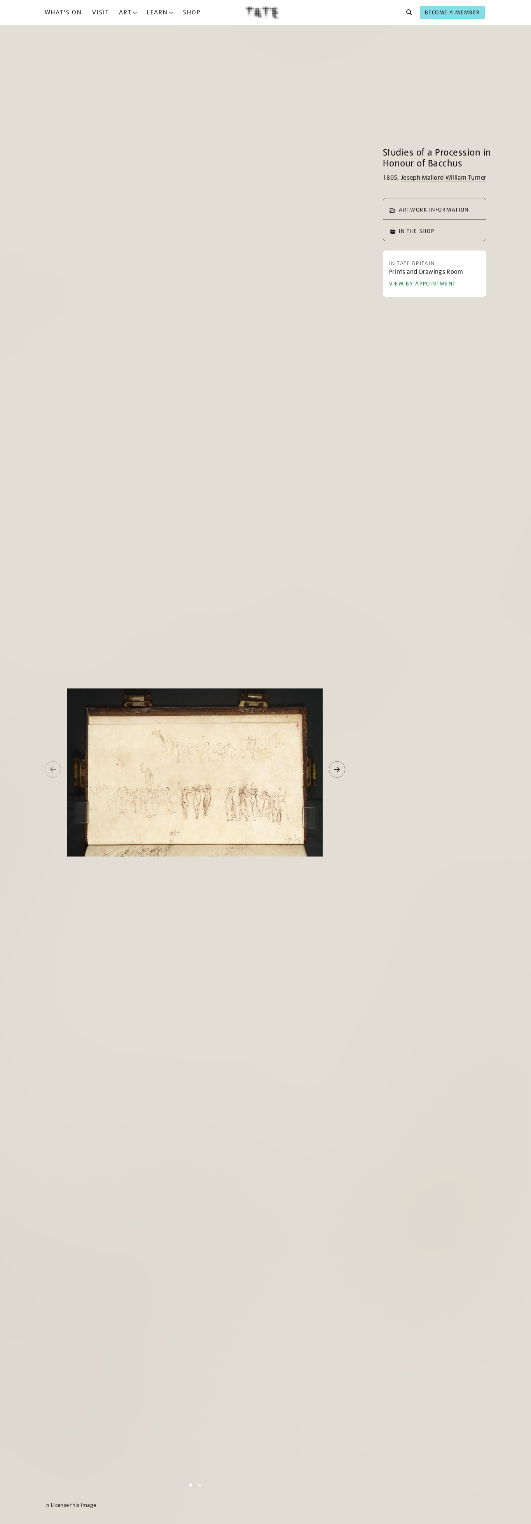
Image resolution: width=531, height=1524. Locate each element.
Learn (157, 12)
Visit (100, 12)
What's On (63, 12)
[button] (407, 12)
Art (125, 12)
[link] (70, 1505)
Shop (192, 12)
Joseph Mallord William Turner (443, 178)
